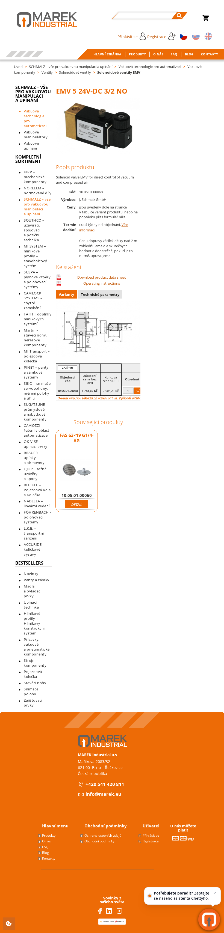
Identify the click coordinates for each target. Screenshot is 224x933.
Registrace (156, 36)
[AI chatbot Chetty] (209, 919)
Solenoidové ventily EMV (118, 72)
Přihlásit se (127, 36)
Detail (76, 504)
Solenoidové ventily (75, 72)
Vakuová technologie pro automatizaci (150, 66)
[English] (207, 36)
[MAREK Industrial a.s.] (41, 19)
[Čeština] (182, 36)
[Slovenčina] (195, 36)
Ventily (47, 72)
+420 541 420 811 (105, 784)
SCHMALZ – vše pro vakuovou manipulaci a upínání (70, 66)
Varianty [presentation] (66, 294)
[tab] (67, 295)
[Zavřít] (214, 893)
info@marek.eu (103, 794)
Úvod (18, 66)
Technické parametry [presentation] (100, 294)
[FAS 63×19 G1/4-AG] (77, 469)
